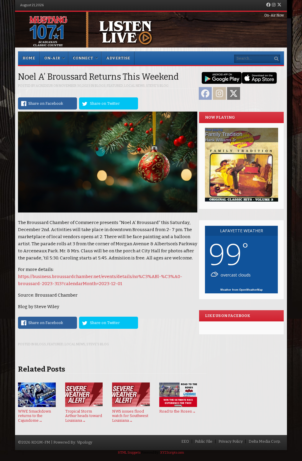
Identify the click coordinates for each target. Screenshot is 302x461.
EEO (185, 441)
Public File (203, 441)
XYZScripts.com (172, 453)
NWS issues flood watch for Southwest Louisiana (130, 416)
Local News (134, 86)
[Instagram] (273, 5)
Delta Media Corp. (265, 441)
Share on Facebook (45, 103)
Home (28, 58)
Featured (115, 86)
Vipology (84, 442)
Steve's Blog (157, 86)
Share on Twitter (105, 103)
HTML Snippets (129, 453)
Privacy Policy (231, 441)
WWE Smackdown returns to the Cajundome (34, 416)
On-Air (52, 58)
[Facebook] (268, 5)
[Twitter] (279, 5)
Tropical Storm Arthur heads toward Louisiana (83, 416)
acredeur (44, 86)
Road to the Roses (177, 411)
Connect (83, 58)
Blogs (100, 86)
